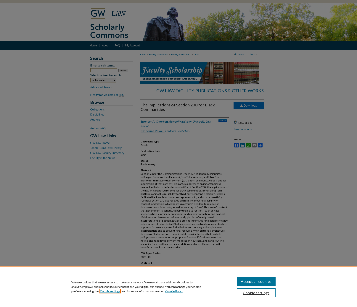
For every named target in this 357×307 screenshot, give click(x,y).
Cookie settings (110, 291)
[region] (178, 286)
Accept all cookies (256, 281)
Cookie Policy (174, 291)
